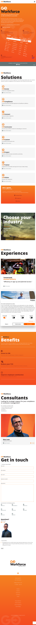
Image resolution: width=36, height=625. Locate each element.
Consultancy (18, 594)
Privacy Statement (18, 600)
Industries (18, 590)
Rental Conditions (18, 602)
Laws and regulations (18, 604)
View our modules (6, 27)
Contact (18, 596)
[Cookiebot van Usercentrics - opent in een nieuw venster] (31, 300)
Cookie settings (18, 606)
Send (2, 548)
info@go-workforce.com (18, 582)
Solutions (18, 588)
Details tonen (31, 321)
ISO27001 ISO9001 (33, 58)
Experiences (18, 592)
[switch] (13, 317)
